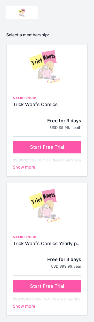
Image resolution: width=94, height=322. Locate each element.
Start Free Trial (47, 147)
